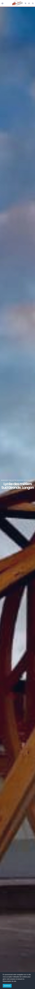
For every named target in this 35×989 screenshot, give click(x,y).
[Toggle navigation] (2, 3)
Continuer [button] (7, 985)
